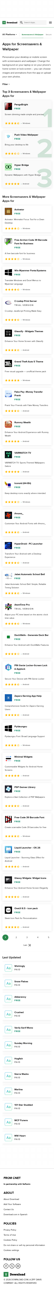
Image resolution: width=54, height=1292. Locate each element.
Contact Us (9, 1209)
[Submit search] (21, 22)
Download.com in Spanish (15, 1214)
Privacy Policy (10, 1230)
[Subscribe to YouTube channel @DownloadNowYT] (18, 1266)
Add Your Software (12, 1204)
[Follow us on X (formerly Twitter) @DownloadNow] (12, 1266)
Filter (5, 84)
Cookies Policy (10, 1240)
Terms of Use (10, 1235)
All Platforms (8, 34)
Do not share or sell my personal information (24, 1245)
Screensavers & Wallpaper (32, 35)
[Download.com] (9, 22)
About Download (11, 1199)
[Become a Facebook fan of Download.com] (6, 1266)
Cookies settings (11, 1250)
